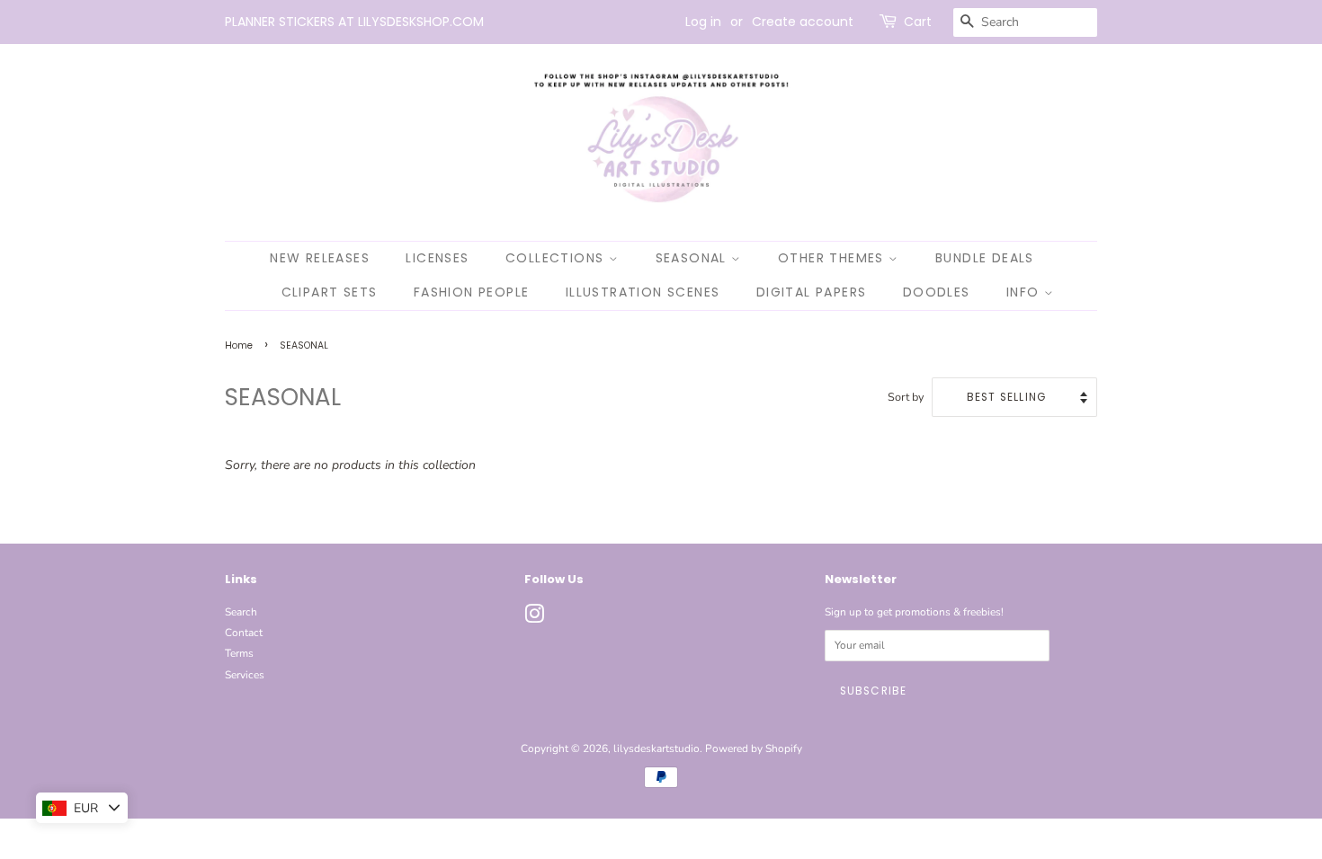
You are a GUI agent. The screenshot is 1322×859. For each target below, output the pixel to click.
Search (241, 612)
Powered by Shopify (753, 748)
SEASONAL (694, 258)
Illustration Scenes (643, 292)
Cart (918, 22)
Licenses (437, 258)
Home (239, 345)
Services (244, 675)
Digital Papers (811, 292)
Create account (802, 22)
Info (1025, 292)
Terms (239, 653)
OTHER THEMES (833, 258)
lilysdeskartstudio (656, 748)
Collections (557, 258)
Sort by (906, 396)
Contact (244, 632)
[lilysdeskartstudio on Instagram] (534, 618)
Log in (703, 22)
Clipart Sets (329, 292)
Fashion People (472, 292)
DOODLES (936, 292)
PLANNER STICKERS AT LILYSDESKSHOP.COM (354, 22)
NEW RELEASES (320, 258)
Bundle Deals (984, 258)
